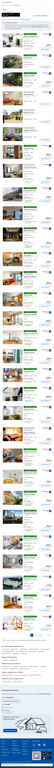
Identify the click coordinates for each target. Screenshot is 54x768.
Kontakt (3, 741)
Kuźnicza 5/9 (28, 296)
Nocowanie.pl (4, 5)
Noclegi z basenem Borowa (8, 675)
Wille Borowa (5, 668)
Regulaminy (25, 754)
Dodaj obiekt (25, 741)
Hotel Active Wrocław (30, 513)
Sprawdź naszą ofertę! (10, 730)
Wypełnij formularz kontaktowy (11, 701)
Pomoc (3, 744)
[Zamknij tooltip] (18, 14)
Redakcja (24, 744)
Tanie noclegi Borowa (7, 681)
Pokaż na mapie (32, 38)
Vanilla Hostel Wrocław (31, 539)
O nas (3, 746)
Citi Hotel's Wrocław (30, 190)
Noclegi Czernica (16, 653)
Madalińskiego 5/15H (30, 473)
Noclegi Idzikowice (32, 651)
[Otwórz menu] (2, 2)
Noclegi (10, 5)
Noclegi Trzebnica (23, 649)
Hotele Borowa (15, 666)
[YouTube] (39, 745)
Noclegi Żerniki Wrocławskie (21, 651)
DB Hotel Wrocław (29, 231)
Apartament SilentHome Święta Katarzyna (29, 257)
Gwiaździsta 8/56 (29, 558)
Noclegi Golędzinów (6, 653)
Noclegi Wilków (24, 653)
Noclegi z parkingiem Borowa (20, 675)
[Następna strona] (51, 635)
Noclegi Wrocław (6, 649)
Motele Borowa (43, 666)
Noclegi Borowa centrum (17, 681)
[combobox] (41, 15)
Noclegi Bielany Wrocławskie (8, 651)
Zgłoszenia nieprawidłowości (16, 749)
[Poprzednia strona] (28, 635)
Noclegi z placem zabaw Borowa (35, 675)
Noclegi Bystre (41, 651)
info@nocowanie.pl (8, 707)
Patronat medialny (16, 753)
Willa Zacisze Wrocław (31, 333)
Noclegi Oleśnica (14, 649)
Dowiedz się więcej (25, 19)
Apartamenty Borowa (6, 666)
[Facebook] (34, 745)
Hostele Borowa (24, 666)
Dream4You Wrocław (30, 314)
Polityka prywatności (25, 750)
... (44, 635)
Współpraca (4, 755)
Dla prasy (24, 746)
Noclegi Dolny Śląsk (13, 660)
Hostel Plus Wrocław (30, 167)
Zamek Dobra (28, 58)
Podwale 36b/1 (28, 598)
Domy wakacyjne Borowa (24, 668)
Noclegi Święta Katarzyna (34, 649)
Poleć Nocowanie (6, 752)
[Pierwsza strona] (26, 635)
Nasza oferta (5, 749)
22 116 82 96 (7, 710)
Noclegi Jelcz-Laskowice (45, 649)
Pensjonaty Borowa (13, 668)
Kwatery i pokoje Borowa (33, 666)
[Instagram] (44, 745)
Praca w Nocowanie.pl (15, 744)
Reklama (14, 741)
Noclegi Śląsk (5, 660)
